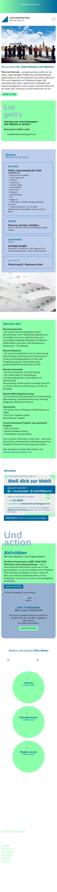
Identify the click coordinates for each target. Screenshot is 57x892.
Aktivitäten (7, 852)
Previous (7, 497)
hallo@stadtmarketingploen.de (30, 4)
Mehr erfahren (14, 586)
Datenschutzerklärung (14, 835)
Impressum (6, 838)
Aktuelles (6, 849)
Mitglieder (7, 855)
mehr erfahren (29, 628)
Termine (5, 846)
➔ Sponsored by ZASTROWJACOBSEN (18, 888)
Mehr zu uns (9, 94)
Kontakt (5, 861)
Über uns (6, 858)
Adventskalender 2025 (13, 832)
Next (51, 497)
